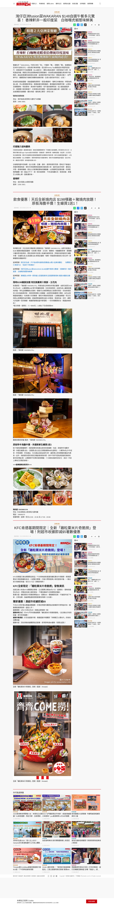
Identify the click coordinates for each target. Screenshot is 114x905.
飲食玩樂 (57, 12)
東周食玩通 (66, 3)
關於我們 (15, 876)
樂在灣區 (90, 109)
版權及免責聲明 (41, 876)
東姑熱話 (90, 75)
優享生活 (58, 3)
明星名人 (34, 3)
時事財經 (42, 3)
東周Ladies (50, 3)
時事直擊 (90, 66)
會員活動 (75, 3)
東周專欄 (90, 3)
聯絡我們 (20, 876)
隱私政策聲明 (27, 876)
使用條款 (33, 876)
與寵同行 (90, 49)
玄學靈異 (83, 3)
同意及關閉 (91, 901)
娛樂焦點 (90, 32)
